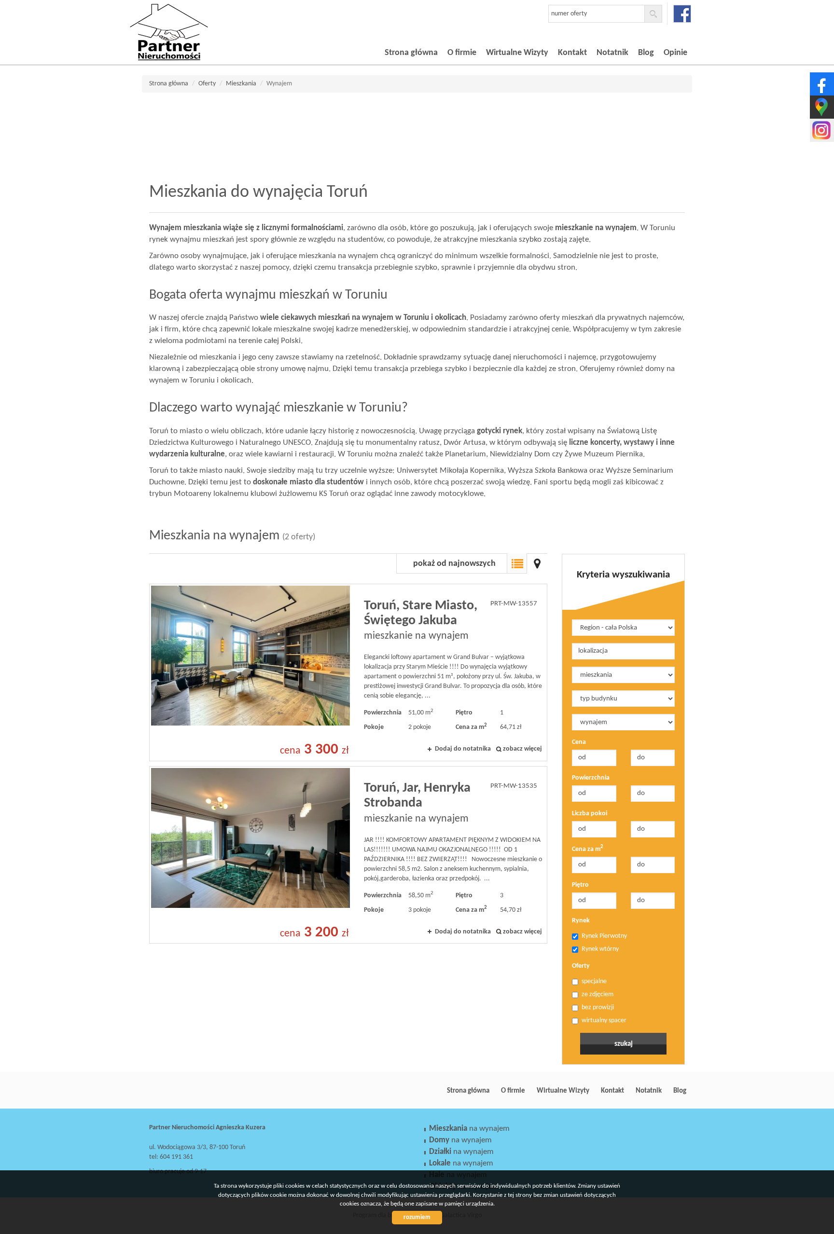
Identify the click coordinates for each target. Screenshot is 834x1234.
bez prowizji (598, 1007)
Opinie (675, 52)
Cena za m (587, 849)
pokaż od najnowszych (454, 563)
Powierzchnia (591, 778)
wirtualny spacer (604, 1020)
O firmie (461, 52)
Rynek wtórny (600, 949)
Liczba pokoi (589, 813)
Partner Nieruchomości (217, 1091)
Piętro (580, 885)
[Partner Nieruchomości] (197, 19)
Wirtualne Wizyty (517, 52)
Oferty (581, 966)
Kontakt (572, 52)
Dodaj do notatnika (463, 749)
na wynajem (469, 1128)
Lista (517, 563)
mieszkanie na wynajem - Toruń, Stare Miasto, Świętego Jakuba (348, 672)
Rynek (581, 920)
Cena (579, 742)
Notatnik (612, 52)
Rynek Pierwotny (604, 936)
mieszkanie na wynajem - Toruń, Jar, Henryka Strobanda (348, 855)
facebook (682, 14)
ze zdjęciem (597, 994)
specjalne (594, 981)
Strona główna (411, 52)
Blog (646, 52)
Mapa (537, 563)
